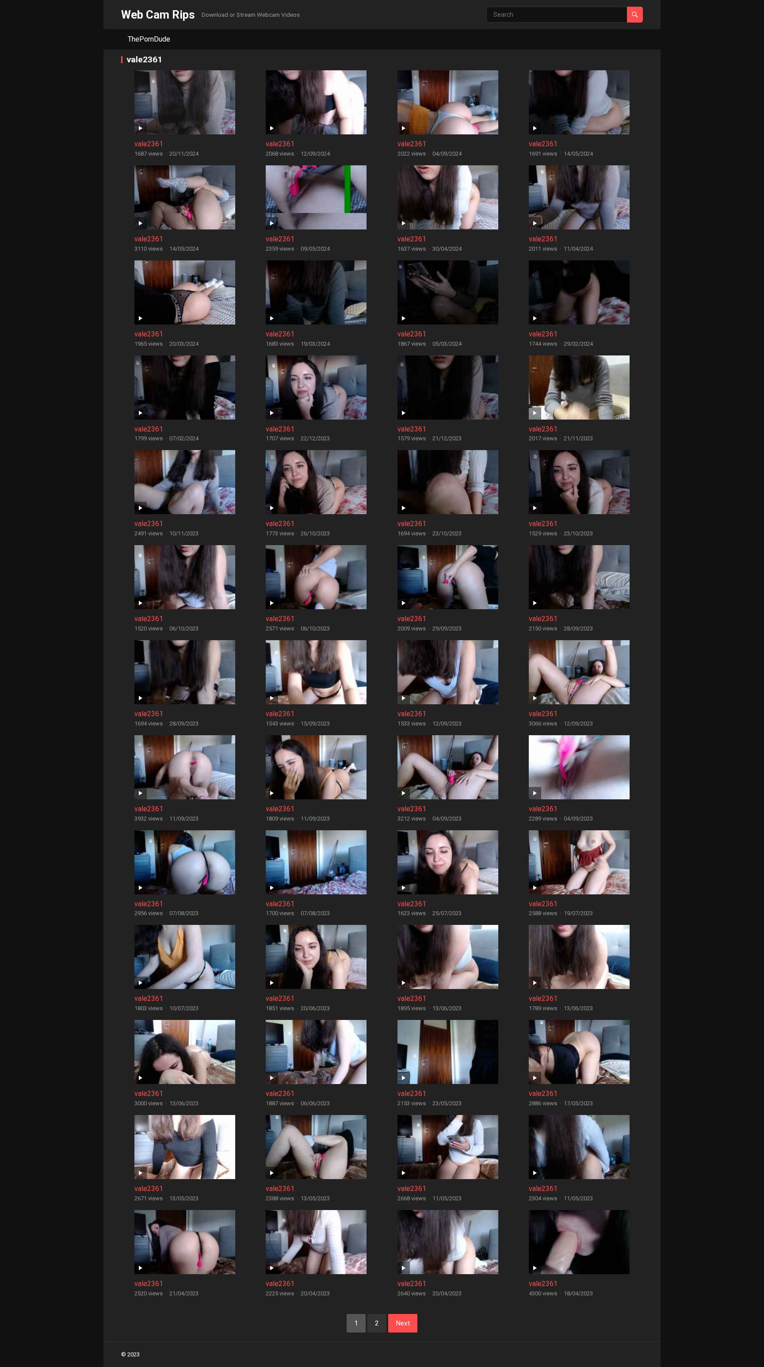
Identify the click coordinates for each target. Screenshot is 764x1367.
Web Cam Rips (158, 14)
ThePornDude (149, 39)
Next (403, 1323)
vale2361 (148, 144)
